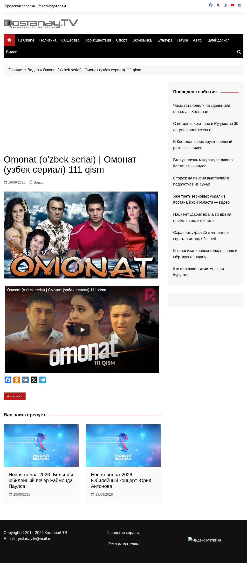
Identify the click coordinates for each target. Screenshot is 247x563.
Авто (197, 40)
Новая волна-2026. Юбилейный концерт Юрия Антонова (121, 480)
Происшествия (97, 40)
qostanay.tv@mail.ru (34, 539)
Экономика (142, 40)
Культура (164, 40)
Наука (182, 40)
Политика (47, 40)
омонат (16, 396)
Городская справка (19, 6)
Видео (11, 52)
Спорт (121, 40)
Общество (70, 40)
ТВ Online (25, 40)
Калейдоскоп (218, 40)
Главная (15, 70)
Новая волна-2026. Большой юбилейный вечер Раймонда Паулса (41, 480)
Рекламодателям (51, 6)
